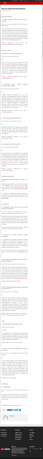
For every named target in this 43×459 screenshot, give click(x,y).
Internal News (3, 436)
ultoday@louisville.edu (21, 455)
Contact (25, 0)
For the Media (18, 439)
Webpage (20, 44)
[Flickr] (34, 1)
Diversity (31, 434)
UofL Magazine (4, 434)
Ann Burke (14, 377)
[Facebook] (32, 1)
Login (28, 0)
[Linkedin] (36, 1)
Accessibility (32, 432)
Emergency (31, 436)
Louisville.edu (22, 452)
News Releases (21, 0)
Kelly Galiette (14, 405)
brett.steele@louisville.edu (7, 78)
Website (19, 281)
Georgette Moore (20, 251)
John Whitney (14, 281)
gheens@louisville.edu (14, 315)
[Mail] (38, 1)
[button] (41, 3)
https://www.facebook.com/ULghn (9, 44)
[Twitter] (39, 1)
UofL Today (5, 10)
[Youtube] (41, 1)
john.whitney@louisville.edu (20, 278)
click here (21, 228)
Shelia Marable (5, 198)
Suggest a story (18, 432)
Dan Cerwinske (10, 228)
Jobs (30, 437)
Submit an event (18, 437)
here (21, 76)
